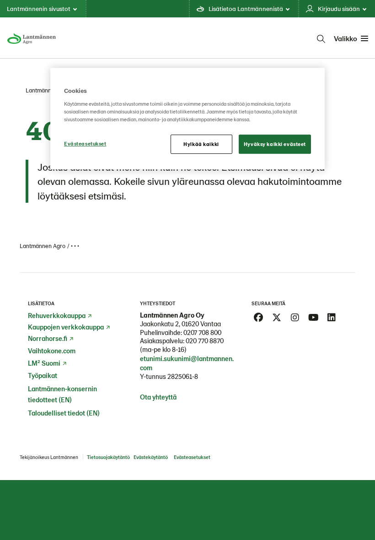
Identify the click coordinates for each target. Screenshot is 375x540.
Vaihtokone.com (51, 350)
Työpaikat (42, 375)
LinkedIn (331, 317)
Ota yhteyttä (158, 397)
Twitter (277, 317)
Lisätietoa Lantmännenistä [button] (246, 8)
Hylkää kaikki (201, 144)
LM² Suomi (44, 363)
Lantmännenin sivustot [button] (38, 8)
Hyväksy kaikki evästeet (275, 144)
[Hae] (321, 39)
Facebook (258, 317)
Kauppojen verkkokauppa (66, 327)
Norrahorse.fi (47, 338)
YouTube (313, 317)
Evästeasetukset (85, 143)
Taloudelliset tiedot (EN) (64, 413)
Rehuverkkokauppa (57, 315)
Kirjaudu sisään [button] (339, 8)
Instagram (295, 317)
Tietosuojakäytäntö (108, 457)
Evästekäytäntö (151, 457)
